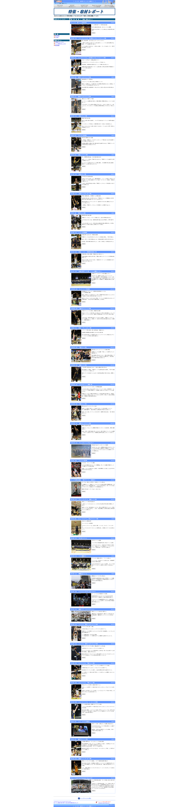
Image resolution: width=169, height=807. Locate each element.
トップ (57, 3)
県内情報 (57, 35)
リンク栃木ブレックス (60, 43)
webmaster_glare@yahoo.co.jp (103, 802)
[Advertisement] (60, 26)
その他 (56, 37)
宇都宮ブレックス (59, 42)
